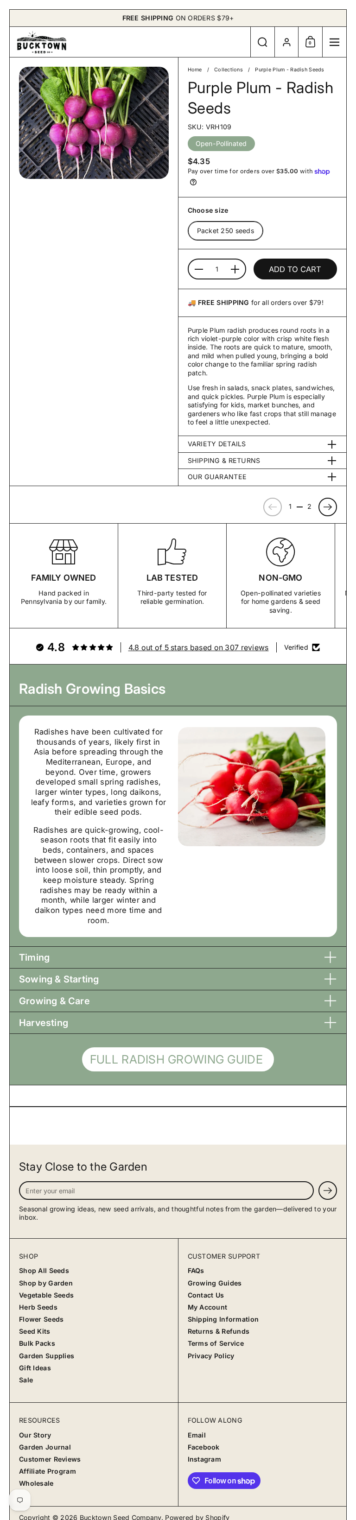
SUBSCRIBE (95, 793)
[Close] (332, 668)
